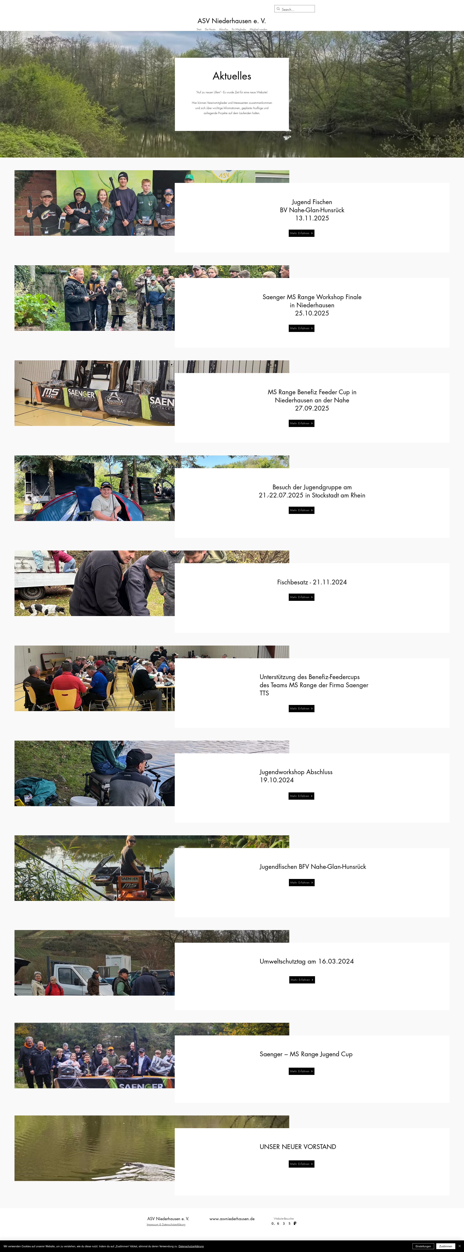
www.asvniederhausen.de (232, 1218)
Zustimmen (445, 1246)
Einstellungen (423, 1246)
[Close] (459, 1246)
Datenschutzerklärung (191, 1246)
